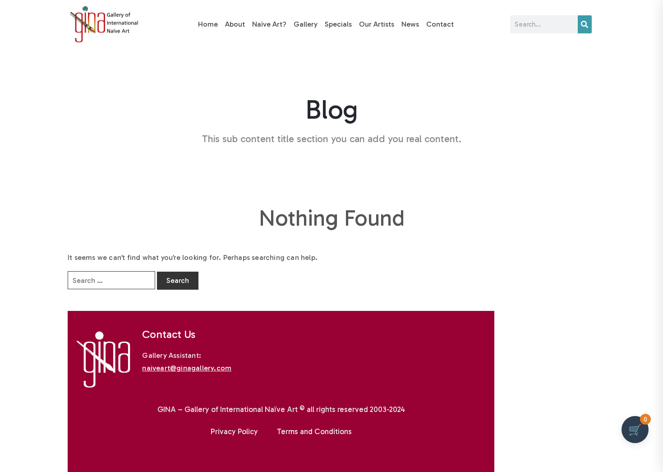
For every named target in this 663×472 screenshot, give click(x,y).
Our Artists (376, 24)
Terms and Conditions (314, 431)
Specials (338, 24)
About (235, 24)
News (410, 24)
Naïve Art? (269, 24)
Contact (440, 24)
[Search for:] (111, 280)
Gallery (306, 24)
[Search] (585, 24)
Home (208, 24)
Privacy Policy (234, 431)
